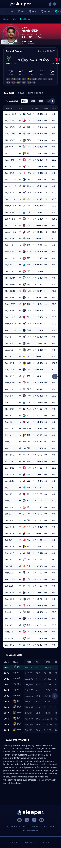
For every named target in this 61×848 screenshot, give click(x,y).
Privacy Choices (31, 826)
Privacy (19, 826)
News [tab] (21, 93)
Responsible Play (30, 830)
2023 (41, 101)
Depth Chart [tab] (35, 93)
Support (10, 826)
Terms (43, 826)
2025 (24, 101)
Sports (6, 19)
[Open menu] (6, 4)
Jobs (50, 826)
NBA (14, 19)
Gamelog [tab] (9, 93)
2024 (33, 101)
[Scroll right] (52, 101)
